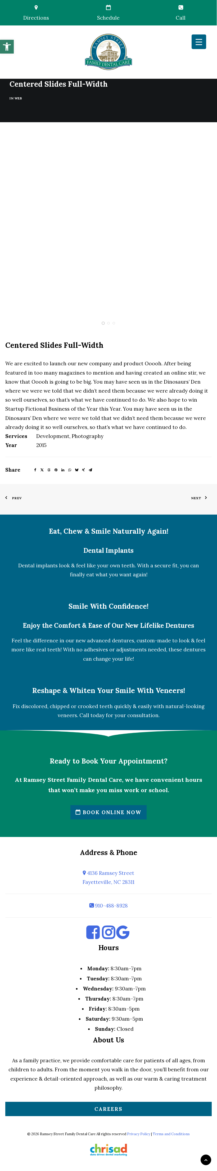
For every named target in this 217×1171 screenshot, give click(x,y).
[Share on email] (90, 469)
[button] (7, 47)
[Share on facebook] (35, 469)
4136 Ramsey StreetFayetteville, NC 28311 (108, 877)
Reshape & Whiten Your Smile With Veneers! (108, 690)
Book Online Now (111, 812)
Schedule (108, 18)
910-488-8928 (111, 905)
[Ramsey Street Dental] (108, 52)
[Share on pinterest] (56, 469)
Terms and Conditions (171, 1134)
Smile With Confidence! (108, 606)
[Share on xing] (83, 469)
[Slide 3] (113, 323)
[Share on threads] (49, 469)
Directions (36, 18)
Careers (108, 1109)
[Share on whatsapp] (69, 469)
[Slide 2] (108, 323)
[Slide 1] (103, 323)
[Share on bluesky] (76, 469)
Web (18, 98)
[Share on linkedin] (63, 469)
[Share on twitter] (42, 469)
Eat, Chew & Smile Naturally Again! (108, 531)
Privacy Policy (138, 1134)
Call (181, 18)
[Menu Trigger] (199, 41)
